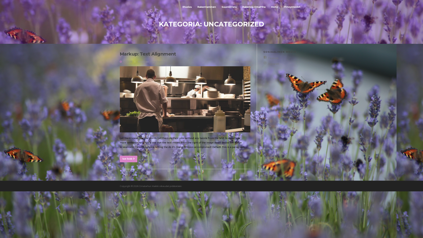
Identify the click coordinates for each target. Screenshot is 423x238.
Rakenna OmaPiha (254, 6)
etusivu (187, 6)
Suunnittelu (229, 6)
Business (245, 61)
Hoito (274, 6)
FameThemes (158, 61)
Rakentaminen (206, 6)
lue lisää (127, 158)
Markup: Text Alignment (148, 54)
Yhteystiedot (292, 6)
